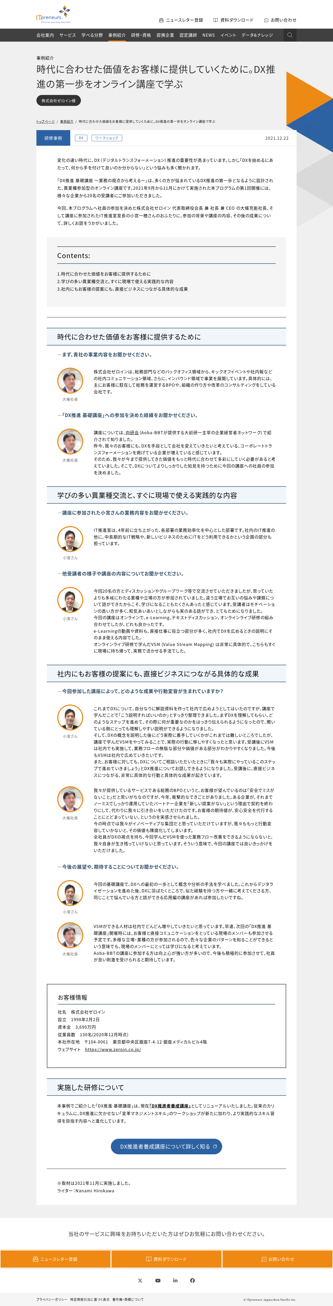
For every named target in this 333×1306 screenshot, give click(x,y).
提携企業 (165, 35)
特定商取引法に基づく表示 (90, 1299)
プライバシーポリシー (52, 1299)
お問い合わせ (281, 1259)
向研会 (132, 432)
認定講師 (188, 35)
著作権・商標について (128, 1299)
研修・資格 (141, 35)
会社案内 (45, 35)
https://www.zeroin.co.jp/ (113, 1049)
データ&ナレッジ (257, 35)
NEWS (208, 35)
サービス (67, 35)
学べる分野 (92, 35)
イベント (228, 35)
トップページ (45, 121)
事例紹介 (117, 35)
